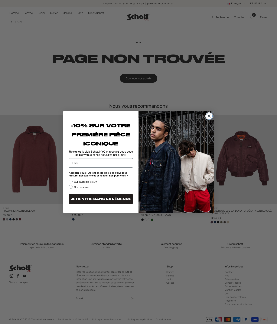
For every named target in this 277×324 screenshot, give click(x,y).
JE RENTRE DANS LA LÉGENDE (100, 199)
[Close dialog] (209, 116)
